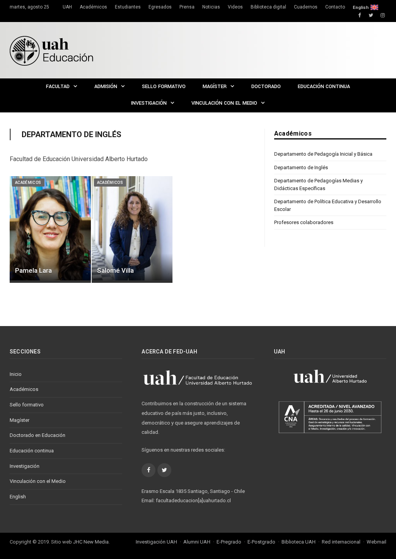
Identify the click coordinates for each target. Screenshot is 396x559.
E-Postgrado (261, 542)
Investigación (149, 103)
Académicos (93, 7)
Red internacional (341, 542)
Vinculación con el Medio (224, 103)
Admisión (105, 86)
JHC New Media (91, 542)
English (361, 7)
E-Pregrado (229, 542)
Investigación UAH (156, 542)
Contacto (335, 7)
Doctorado (266, 86)
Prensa (187, 7)
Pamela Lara (33, 270)
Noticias (211, 7)
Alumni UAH (196, 542)
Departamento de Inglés (301, 167)
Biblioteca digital (268, 7)
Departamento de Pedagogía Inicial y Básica (323, 154)
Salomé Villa (115, 270)
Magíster (215, 86)
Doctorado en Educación (37, 435)
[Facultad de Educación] (51, 50)
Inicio (16, 374)
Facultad (58, 86)
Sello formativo (164, 86)
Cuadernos (305, 7)
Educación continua (324, 86)
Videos (235, 7)
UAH (67, 7)
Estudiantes (128, 7)
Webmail (376, 542)
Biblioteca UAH (299, 542)
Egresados (160, 7)
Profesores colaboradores (303, 222)
